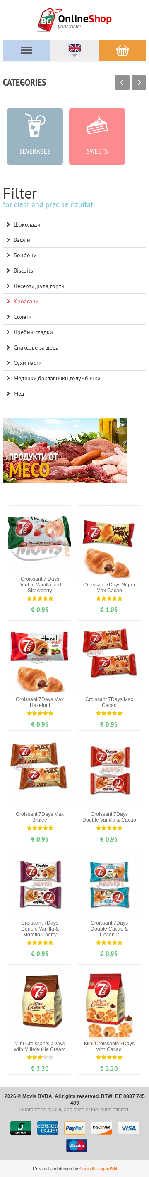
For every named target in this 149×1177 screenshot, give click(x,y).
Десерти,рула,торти (39, 286)
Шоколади (27, 224)
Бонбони (25, 255)
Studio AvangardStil (97, 1168)
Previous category (122, 82)
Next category (139, 82)
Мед (19, 393)
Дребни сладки (33, 332)
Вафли (22, 240)
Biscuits (23, 270)
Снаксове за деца (36, 347)
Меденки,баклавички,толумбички (57, 378)
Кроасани (26, 301)
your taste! (69, 27)
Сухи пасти (28, 363)
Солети (23, 316)
